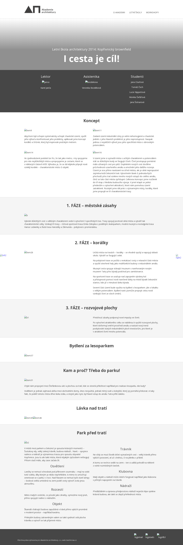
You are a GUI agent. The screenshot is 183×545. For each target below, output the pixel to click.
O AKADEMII (119, 12)
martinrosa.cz (71, 540)
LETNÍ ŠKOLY (135, 12)
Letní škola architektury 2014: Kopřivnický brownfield (91, 49)
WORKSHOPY (152, 12)
